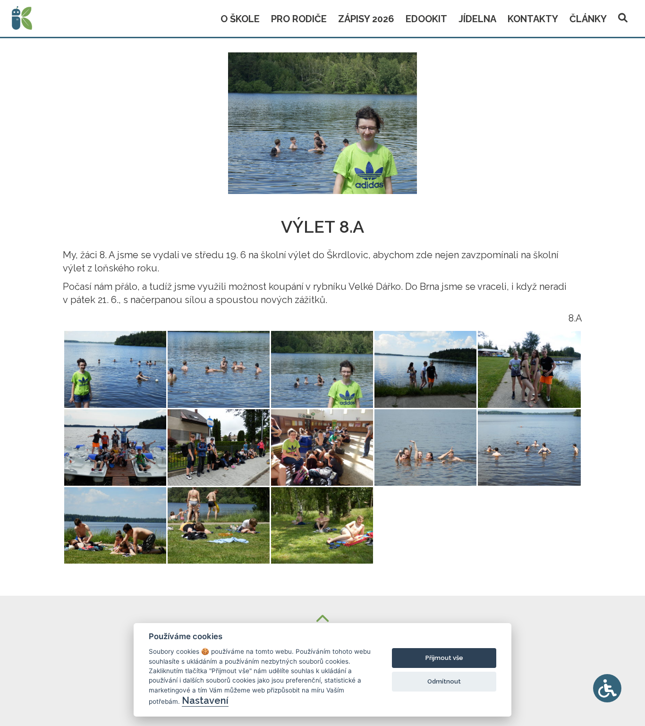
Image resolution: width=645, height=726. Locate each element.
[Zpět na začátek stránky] (322, 619)
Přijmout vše (444, 657)
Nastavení (205, 700)
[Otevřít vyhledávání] (622, 16)
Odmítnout (444, 681)
